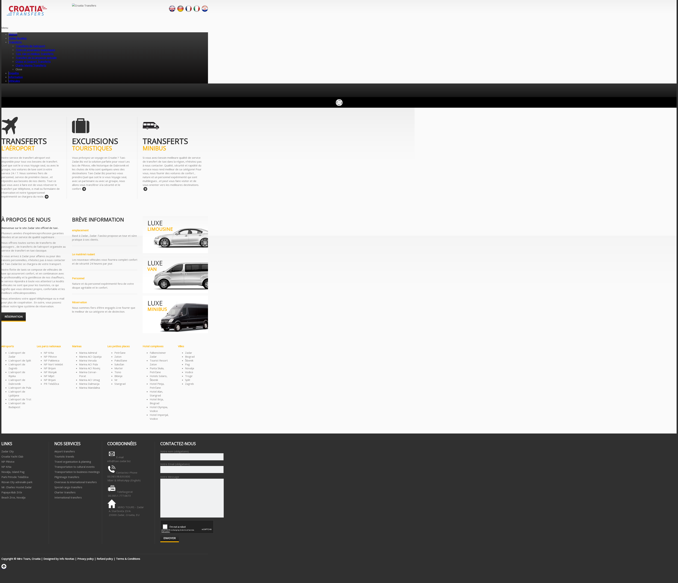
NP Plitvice (7, 461)
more (46, 197)
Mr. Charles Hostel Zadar (16, 487)
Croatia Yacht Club (12, 456)
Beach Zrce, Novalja (13, 497)
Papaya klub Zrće (11, 492)
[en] (172, 11)
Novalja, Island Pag (13, 472)
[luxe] (175, 252)
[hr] (205, 11)
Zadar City (7, 451)
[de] (180, 11)
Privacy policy (85, 558)
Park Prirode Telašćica (14, 477)
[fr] (188, 11)
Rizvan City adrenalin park (16, 482)
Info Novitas (67, 558)
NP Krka (6, 466)
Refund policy (105, 558)
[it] (197, 11)
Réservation (14, 316)
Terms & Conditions (128, 558)
